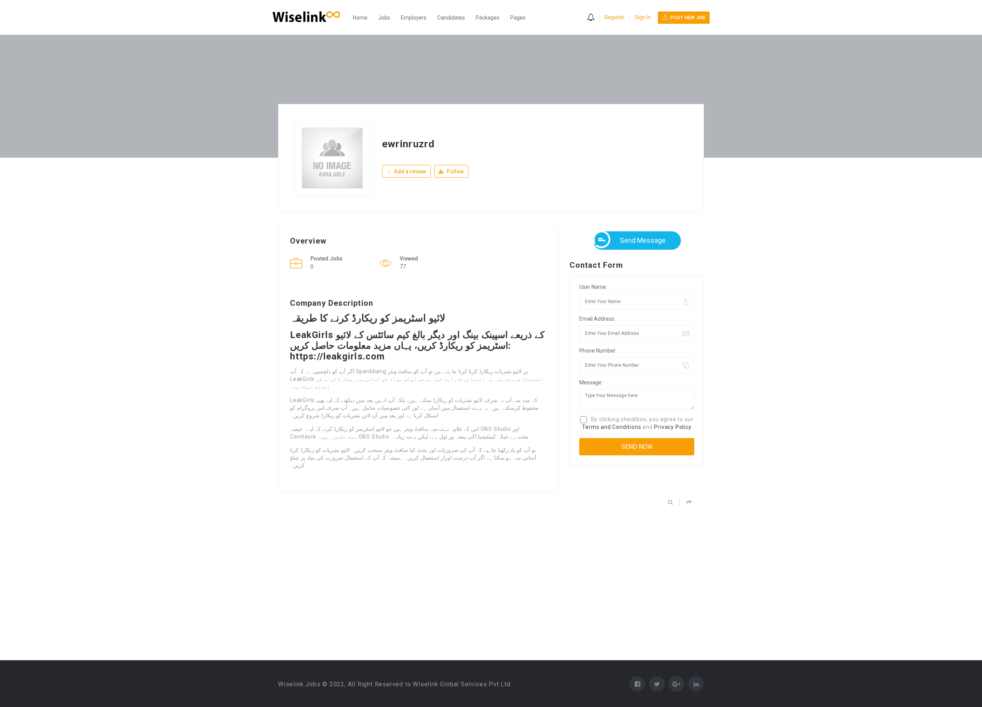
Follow (455, 171)
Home (360, 18)
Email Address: (597, 319)
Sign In (643, 17)
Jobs (384, 18)
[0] (591, 18)
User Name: (593, 287)
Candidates (451, 18)
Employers (414, 18)
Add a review (409, 171)
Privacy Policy (672, 427)
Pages (518, 18)
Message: (591, 382)
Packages (487, 18)
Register (615, 17)
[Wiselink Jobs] (310, 17)
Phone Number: (598, 351)
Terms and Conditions (611, 427)
